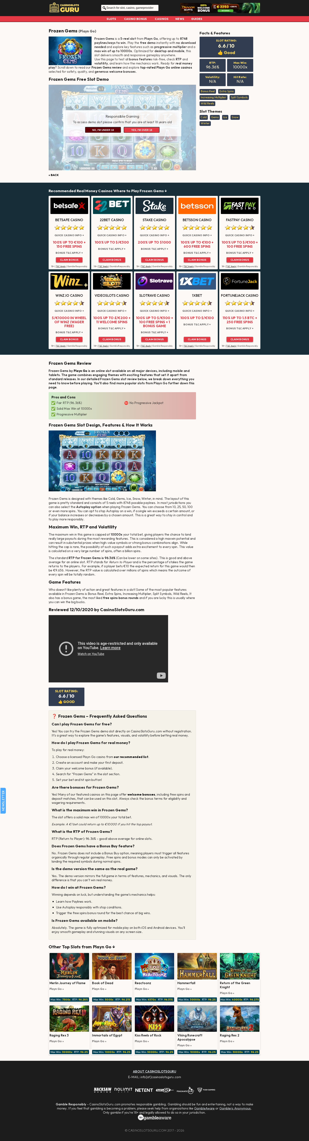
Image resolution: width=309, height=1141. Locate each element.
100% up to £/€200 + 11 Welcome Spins (111, 320)
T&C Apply (61, 266)
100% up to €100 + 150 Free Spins (69, 244)
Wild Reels (207, 103)
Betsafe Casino (69, 220)
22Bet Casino (112, 220)
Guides (196, 19)
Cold (204, 117)
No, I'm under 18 (103, 130)
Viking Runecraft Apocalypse (189, 1037)
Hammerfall (186, 983)
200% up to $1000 (154, 242)
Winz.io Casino (69, 295)
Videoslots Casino (112, 295)
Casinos (161, 19)
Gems (215, 117)
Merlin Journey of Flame (67, 983)
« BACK (54, 175)
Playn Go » (57, 989)
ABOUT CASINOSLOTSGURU (154, 1071)
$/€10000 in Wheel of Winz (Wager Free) (69, 322)
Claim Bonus (69, 259)
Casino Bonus (135, 19)
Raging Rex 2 (229, 1035)
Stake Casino (154, 220)
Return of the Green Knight (235, 985)
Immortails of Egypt (107, 1035)
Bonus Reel (208, 91)
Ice (225, 117)
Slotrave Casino (154, 295)
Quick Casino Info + (69, 235)
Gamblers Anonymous (235, 1108)
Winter (205, 123)
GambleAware (204, 1108)
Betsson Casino (197, 220)
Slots (111, 19)
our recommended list (131, 757)
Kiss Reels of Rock (148, 1035)
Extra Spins (226, 91)
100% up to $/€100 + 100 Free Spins (240, 244)
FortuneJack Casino (240, 295)
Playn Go (87, 31)
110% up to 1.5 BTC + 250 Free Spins (240, 320)
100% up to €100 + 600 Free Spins (197, 244)
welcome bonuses (141, 794)
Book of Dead (102, 983)
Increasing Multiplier (213, 97)
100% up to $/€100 (197, 318)
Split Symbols (239, 97)
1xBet (197, 295)
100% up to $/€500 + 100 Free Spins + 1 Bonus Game (154, 322)
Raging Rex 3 (59, 1035)
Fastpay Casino (240, 220)
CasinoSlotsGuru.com (147, 1130)
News (179, 19)
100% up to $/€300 (112, 242)
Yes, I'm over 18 (141, 130)
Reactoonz (143, 983)
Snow (235, 117)
